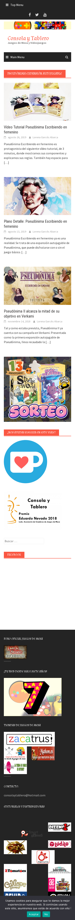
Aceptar (34, 914)
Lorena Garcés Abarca (45, 137)
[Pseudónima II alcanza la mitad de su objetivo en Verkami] (37, 285)
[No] (70, 908)
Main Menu (17, 57)
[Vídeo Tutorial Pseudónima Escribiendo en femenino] (37, 101)
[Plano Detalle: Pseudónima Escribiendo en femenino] (37, 196)
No (46, 914)
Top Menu (16, 5)
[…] (6, 162)
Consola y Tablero (28, 38)
